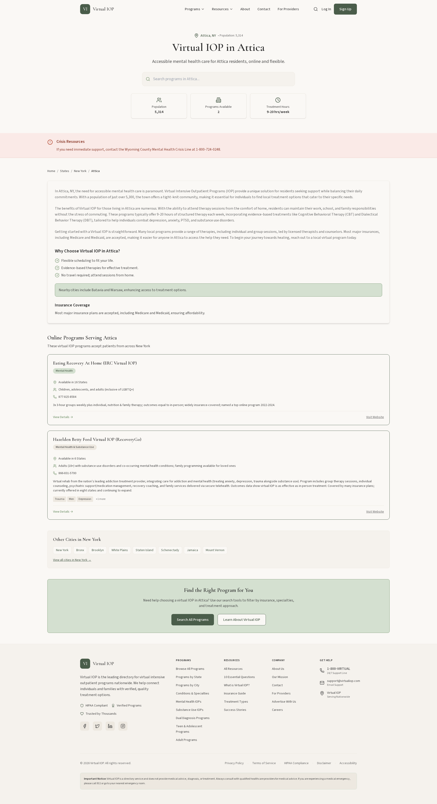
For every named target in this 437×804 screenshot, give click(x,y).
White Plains (120, 550)
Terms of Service (264, 763)
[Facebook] (84, 726)
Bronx (80, 550)
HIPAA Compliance (296, 763)
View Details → (63, 417)
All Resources (233, 669)
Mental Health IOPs (188, 701)
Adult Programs (186, 740)
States (64, 171)
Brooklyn (98, 550)
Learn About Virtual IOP (241, 619)
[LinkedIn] (110, 726)
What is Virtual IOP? (237, 685)
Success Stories (235, 710)
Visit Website (375, 417)
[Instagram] (122, 726)
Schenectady (170, 550)
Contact (263, 9)
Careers (277, 710)
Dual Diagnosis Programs (193, 718)
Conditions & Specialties (192, 693)
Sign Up (345, 9)
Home (51, 171)
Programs (192, 9)
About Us (278, 669)
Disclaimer (324, 763)
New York (80, 171)
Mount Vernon (215, 550)
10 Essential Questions (239, 677)
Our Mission (280, 677)
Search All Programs (192, 619)
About (245, 9)
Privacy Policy (234, 763)
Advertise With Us (284, 701)
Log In (326, 9)
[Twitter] (97, 726)
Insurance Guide (235, 693)
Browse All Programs (190, 669)
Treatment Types (236, 701)
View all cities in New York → (72, 560)
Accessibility (348, 763)
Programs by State (189, 677)
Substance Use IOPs (189, 710)
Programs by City (187, 685)
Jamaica (192, 550)
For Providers (288, 9)
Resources (220, 9)
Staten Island (144, 550)
